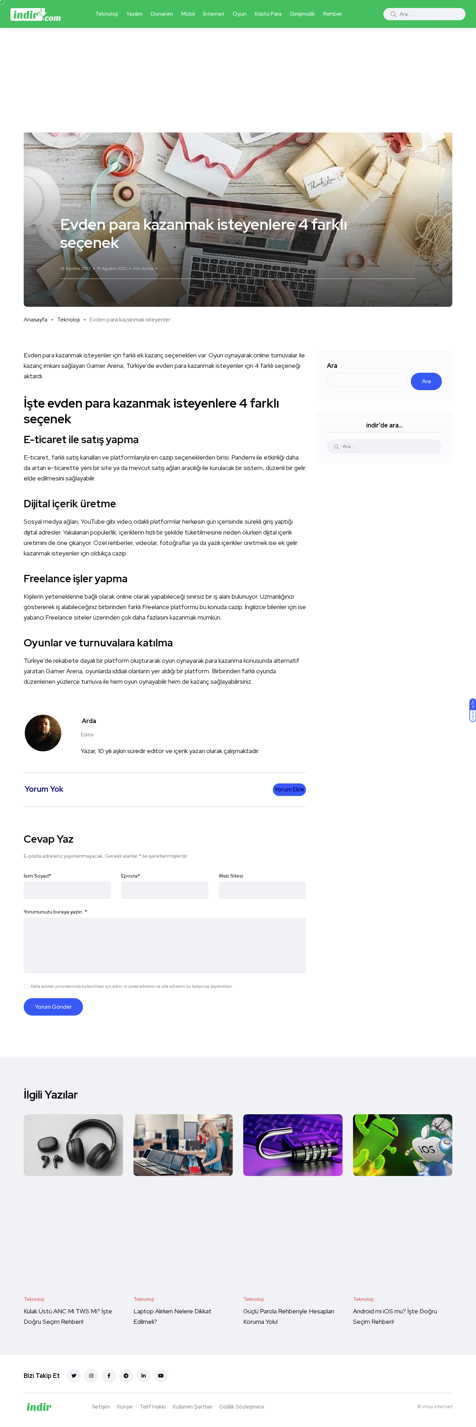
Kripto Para (268, 13)
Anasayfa (35, 319)
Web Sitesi (231, 876)
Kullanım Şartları (192, 1406)
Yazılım (134, 13)
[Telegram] (126, 1376)
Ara (332, 366)
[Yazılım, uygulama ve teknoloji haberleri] (35, 14)
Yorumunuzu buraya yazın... (55, 912)
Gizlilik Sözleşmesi (241, 1406)
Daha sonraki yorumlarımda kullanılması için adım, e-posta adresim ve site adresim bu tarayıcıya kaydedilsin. (132, 986)
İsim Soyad (37, 876)
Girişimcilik (302, 13)
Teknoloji (106, 13)
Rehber (332, 13)
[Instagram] (91, 1376)
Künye (125, 1406)
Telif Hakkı (153, 1406)
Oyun (239, 13)
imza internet (437, 1406)
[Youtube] (161, 1376)
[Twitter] (74, 1376)
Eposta (130, 876)
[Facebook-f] (109, 1376)
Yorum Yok (168, 268)
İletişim (101, 1406)
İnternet (213, 13)
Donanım (162, 13)
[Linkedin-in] (144, 1376)
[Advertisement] (238, 80)
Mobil (188, 13)
